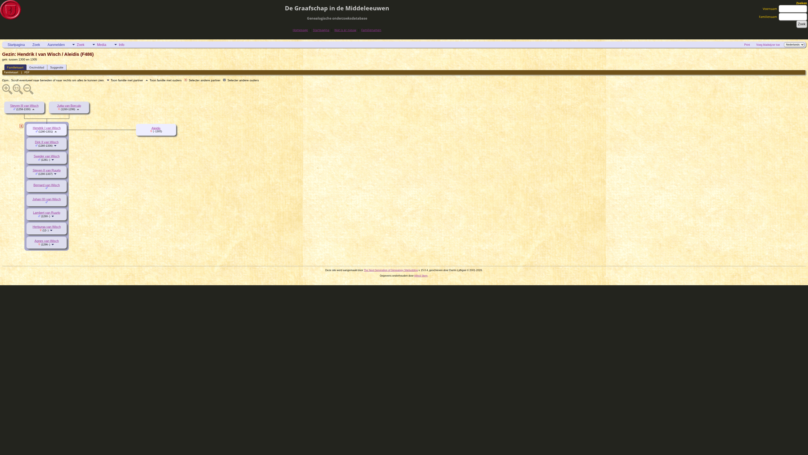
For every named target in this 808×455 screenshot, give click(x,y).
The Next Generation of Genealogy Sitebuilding (391, 270)
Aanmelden (56, 45)
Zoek (36, 45)
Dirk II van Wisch (46, 142)
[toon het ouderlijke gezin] (33, 109)
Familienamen (371, 30)
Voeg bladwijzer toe (768, 44)
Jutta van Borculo (69, 105)
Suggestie (56, 67)
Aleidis (156, 128)
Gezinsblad (36, 67)
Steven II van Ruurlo (47, 170)
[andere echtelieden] (21, 126)
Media (101, 45)
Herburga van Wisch (47, 227)
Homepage (300, 30)
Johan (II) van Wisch (46, 199)
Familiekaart (15, 67)
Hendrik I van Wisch (47, 128)
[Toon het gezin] (55, 145)
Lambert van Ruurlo (46, 212)
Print (747, 44)
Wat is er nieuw (345, 30)
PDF (26, 72)
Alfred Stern (421, 275)
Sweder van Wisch (47, 156)
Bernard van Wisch (46, 185)
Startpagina (321, 30)
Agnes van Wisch (47, 241)
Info (121, 45)
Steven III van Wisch (24, 105)
